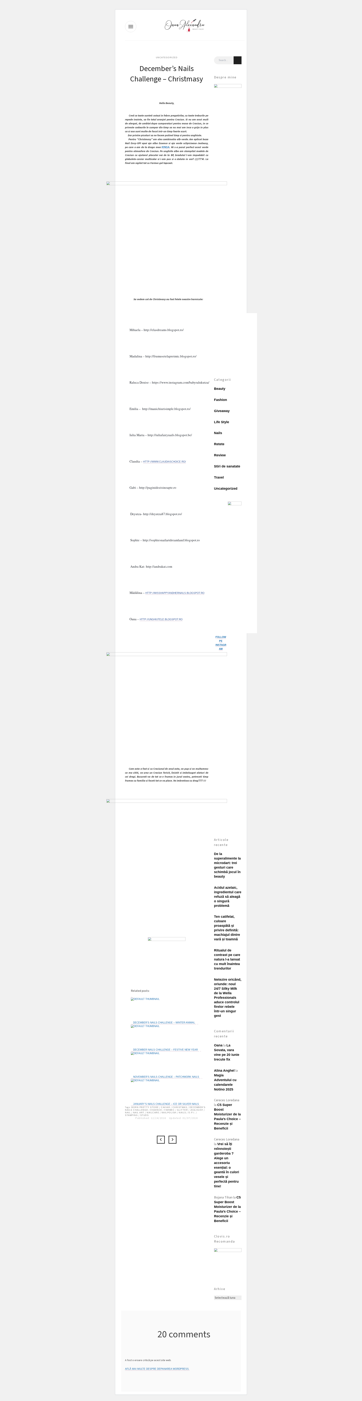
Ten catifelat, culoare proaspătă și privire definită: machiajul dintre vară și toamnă (227, 928)
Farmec (169, 1110)
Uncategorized (167, 57)
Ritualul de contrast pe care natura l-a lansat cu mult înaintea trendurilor (227, 959)
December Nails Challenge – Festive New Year (161, 1140)
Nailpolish (169, 1112)
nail (128, 1112)
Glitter (182, 1110)
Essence (156, 1110)
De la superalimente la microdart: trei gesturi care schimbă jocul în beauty (227, 865)
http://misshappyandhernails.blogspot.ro (174, 593)
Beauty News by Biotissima (172, 1140)
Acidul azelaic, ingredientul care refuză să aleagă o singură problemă (227, 897)
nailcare (153, 1112)
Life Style (221, 422)
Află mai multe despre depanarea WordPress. (157, 1368)
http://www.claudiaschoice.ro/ (164, 461)
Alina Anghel (224, 1070)
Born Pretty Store (145, 1107)
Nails (182, 1112)
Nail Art (138, 1112)
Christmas (180, 1107)
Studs (144, 1115)
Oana (218, 1045)
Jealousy (196, 1110)
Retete (219, 444)
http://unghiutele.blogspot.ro (161, 619)
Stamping (131, 1115)
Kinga (165, 147)
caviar (165, 1107)
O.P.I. (191, 1112)
